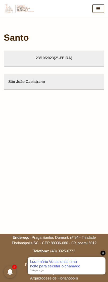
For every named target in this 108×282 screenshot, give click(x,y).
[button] (97, 7)
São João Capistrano (26, 81)
